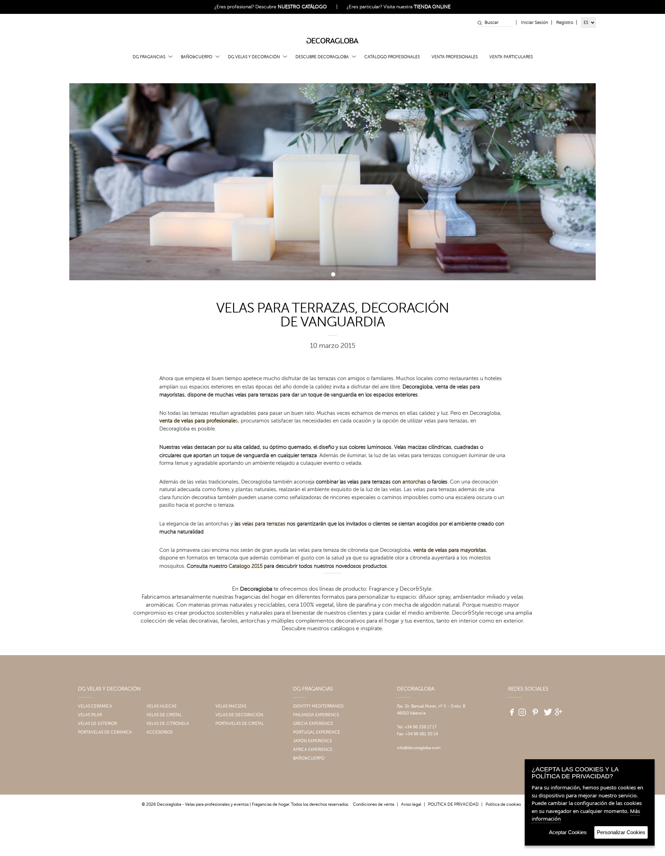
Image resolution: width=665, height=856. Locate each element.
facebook (509, 710)
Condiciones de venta (373, 804)
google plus (559, 710)
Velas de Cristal (164, 714)
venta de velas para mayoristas (449, 550)
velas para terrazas (263, 524)
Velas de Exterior (97, 723)
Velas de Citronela (168, 723)
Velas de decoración (239, 714)
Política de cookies (503, 804)
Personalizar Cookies (621, 832)
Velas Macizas (230, 706)
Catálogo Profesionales (392, 56)
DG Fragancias (149, 56)
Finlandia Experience (316, 714)
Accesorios (159, 732)
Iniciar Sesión (534, 22)
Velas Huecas (161, 706)
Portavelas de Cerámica (105, 732)
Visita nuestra (417, 6)
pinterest (534, 710)
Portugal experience (316, 732)
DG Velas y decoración (254, 56)
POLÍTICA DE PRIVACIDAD (453, 804)
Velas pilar (90, 714)
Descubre (291, 6)
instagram (521, 710)
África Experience (312, 749)
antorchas (414, 482)
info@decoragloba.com (419, 747)
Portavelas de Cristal (239, 723)
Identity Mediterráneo (318, 706)
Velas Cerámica (95, 706)
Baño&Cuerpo (196, 56)
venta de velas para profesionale (197, 421)
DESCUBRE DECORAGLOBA (322, 56)
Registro (564, 22)
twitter (546, 710)
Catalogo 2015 (246, 566)
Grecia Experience (313, 723)
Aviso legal (411, 804)
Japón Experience (312, 740)
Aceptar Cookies (568, 832)
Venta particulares (511, 56)
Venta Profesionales (455, 56)
